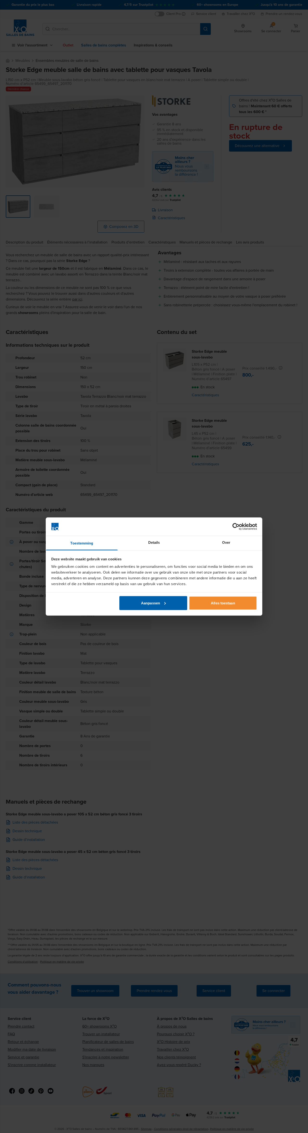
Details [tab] (154, 542)
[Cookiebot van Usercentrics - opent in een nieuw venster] (236, 526)
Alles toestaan (223, 603)
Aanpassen (150, 603)
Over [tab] (226, 542)
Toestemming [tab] (81, 543)
